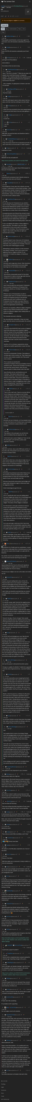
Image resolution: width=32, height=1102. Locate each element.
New (19, 28)
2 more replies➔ (9, 412)
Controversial (13, 28)
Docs (2, 1093)
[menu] (30, 1)
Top (7, 28)
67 (2, 16)
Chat (3, 32)
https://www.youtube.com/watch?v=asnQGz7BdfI (15, 160)
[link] (5, 16)
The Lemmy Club (9, 1)
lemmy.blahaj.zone (5, 11)
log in (10, 20)
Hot (3, 28)
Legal (2, 1087)
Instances (3, 1090)
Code (2, 1096)
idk (2, 9)
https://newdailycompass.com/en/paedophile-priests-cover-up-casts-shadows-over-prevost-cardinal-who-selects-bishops (15, 939)
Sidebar (4, 25)
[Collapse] (2, 36)
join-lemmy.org (5, 1099)
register (16, 20)
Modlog (3, 1084)
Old (24, 28)
